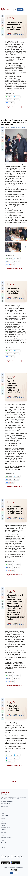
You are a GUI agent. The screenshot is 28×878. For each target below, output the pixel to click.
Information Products (6, 837)
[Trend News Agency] (5, 793)
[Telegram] (15, 856)
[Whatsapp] (2, 856)
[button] (2, 16)
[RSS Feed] (21, 856)
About (2, 821)
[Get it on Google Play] (15, 862)
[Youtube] (12, 856)
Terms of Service (4, 842)
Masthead (3, 823)
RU (16, 873)
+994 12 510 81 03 (5, 804)
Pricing (2, 835)
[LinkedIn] (18, 856)
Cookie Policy (4, 849)
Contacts (3, 825)
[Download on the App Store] (5, 862)
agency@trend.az (4, 806)
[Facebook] (5, 856)
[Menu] (25, 9)
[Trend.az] (5, 9)
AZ (14, 873)
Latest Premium (4, 815)
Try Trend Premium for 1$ (14, 107)
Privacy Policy (4, 844)
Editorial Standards (5, 827)
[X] (8, 856)
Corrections (3, 829)
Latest (2, 813)
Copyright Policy (4, 847)
